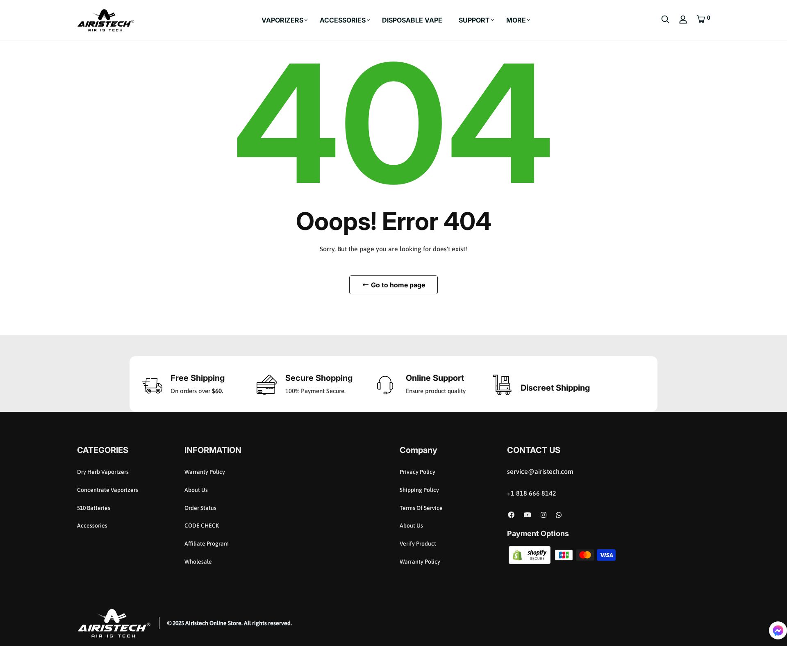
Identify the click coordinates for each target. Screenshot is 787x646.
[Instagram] (543, 515)
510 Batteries (93, 508)
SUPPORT (474, 20)
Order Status (200, 508)
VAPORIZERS (282, 20)
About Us (196, 490)
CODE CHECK (201, 525)
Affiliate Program (206, 543)
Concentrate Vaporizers (107, 490)
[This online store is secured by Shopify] (530, 554)
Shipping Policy (419, 490)
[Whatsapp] (558, 515)
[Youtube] (527, 515)
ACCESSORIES (343, 20)
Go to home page (397, 285)
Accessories (92, 525)
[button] (778, 630)
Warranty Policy (204, 472)
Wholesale (198, 561)
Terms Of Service (421, 508)
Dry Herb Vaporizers (103, 472)
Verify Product (418, 543)
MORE (516, 20)
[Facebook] (511, 515)
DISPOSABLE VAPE (412, 20)
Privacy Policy (417, 472)
